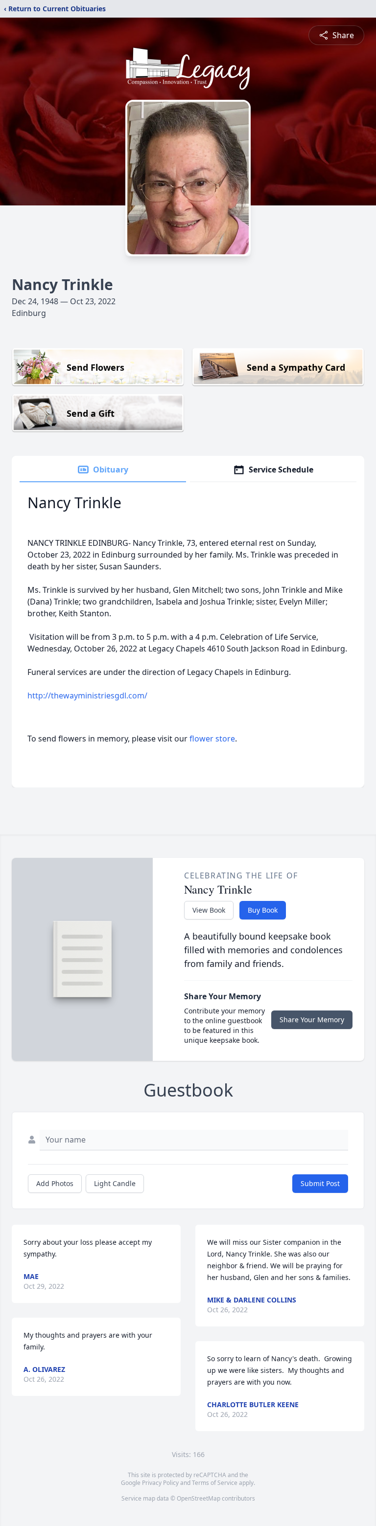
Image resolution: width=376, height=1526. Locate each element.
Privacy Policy (160, 1483)
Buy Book (263, 910)
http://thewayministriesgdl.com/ (87, 695)
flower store (212, 738)
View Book (208, 910)
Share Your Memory (312, 1019)
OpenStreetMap (198, 1498)
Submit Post (320, 1183)
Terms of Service (214, 1483)
